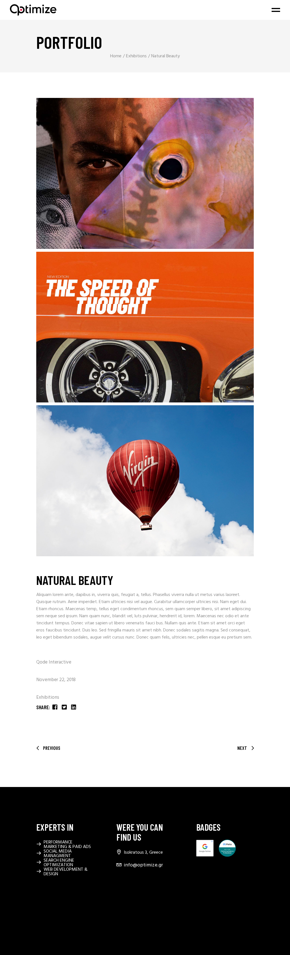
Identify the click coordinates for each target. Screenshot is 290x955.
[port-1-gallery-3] (145, 480)
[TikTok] (119, 917)
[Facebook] (119, 880)
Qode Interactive (53, 662)
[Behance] (119, 893)
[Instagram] (119, 905)
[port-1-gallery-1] (145, 173)
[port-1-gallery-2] (145, 327)
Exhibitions (47, 697)
